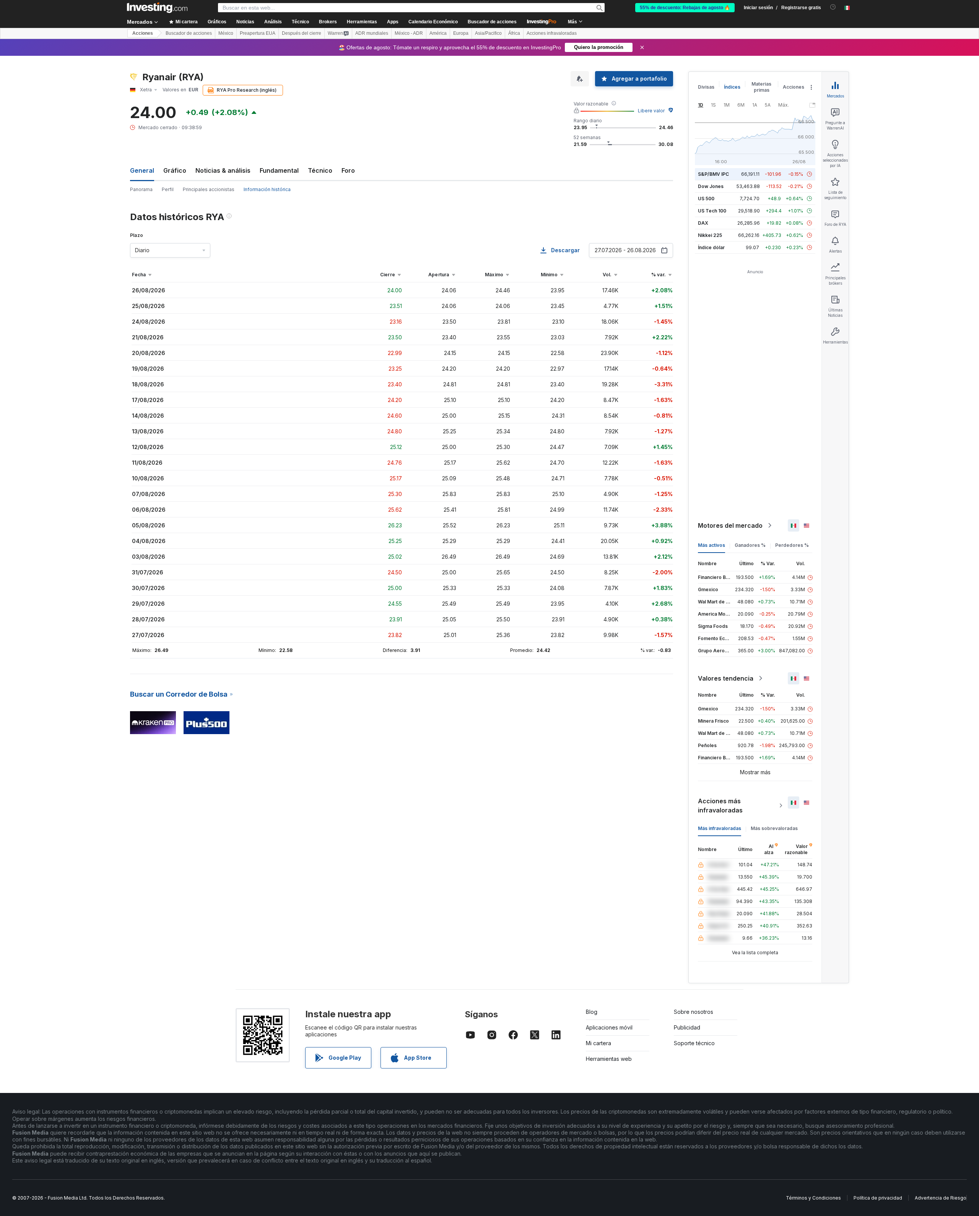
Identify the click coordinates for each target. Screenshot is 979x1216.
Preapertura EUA (257, 33)
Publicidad (687, 1027)
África (514, 33)
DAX (703, 223)
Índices (732, 87)
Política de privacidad (878, 1198)
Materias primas (761, 87)
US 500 (706, 198)
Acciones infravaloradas (552, 33)
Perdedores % (792, 545)
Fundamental (279, 170)
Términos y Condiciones (813, 1198)
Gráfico (174, 170)
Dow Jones (711, 186)
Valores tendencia (725, 678)
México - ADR (409, 33)
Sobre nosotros (693, 1011)
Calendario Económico (433, 21)
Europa (460, 33)
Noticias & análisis (222, 170)
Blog (591, 1011)
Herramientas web (609, 1058)
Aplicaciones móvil (609, 1027)
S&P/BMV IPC (713, 174)
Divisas (706, 87)
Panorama (141, 189)
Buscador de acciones (492, 21)
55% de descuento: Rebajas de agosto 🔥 (685, 7)
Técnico (320, 170)
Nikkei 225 (710, 235)
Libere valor (651, 110)
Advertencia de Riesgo (940, 1198)
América (438, 33)
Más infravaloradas (719, 828)
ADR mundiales (371, 33)
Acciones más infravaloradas (720, 805)
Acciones (142, 33)
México (225, 33)
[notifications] (833, 7)
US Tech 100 (712, 211)
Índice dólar (711, 247)
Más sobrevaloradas (774, 828)
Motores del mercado (730, 525)
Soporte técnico (694, 1043)
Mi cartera (598, 1043)
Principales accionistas (208, 189)
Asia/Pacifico (488, 33)
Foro (348, 170)
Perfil (168, 189)
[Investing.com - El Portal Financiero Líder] (157, 7)
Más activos (711, 545)
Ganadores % (750, 545)
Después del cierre (301, 33)
